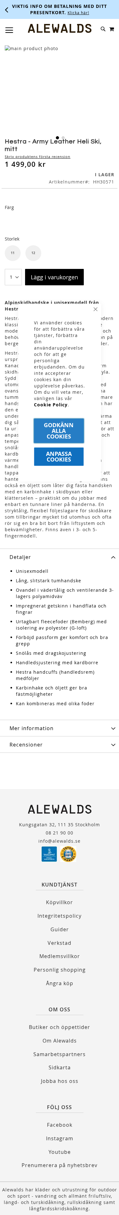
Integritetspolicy (59, 915)
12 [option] (33, 253)
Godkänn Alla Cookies (59, 430)
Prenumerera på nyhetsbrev (59, 1165)
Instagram (59, 1138)
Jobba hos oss (59, 1081)
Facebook (59, 1124)
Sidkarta (60, 1067)
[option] (13, 222)
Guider (59, 929)
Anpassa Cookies (59, 456)
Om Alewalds (60, 1040)
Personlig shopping (60, 969)
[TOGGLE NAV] (9, 30)
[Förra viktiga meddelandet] (7, 9)
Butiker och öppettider (59, 1027)
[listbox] (59, 222)
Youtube (60, 1151)
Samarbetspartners (59, 1054)
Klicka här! (78, 12)
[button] (57, 137)
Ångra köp (59, 983)
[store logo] (59, 28)
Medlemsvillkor (59, 956)
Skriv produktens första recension (37, 156)
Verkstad (59, 942)
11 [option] (13, 253)
